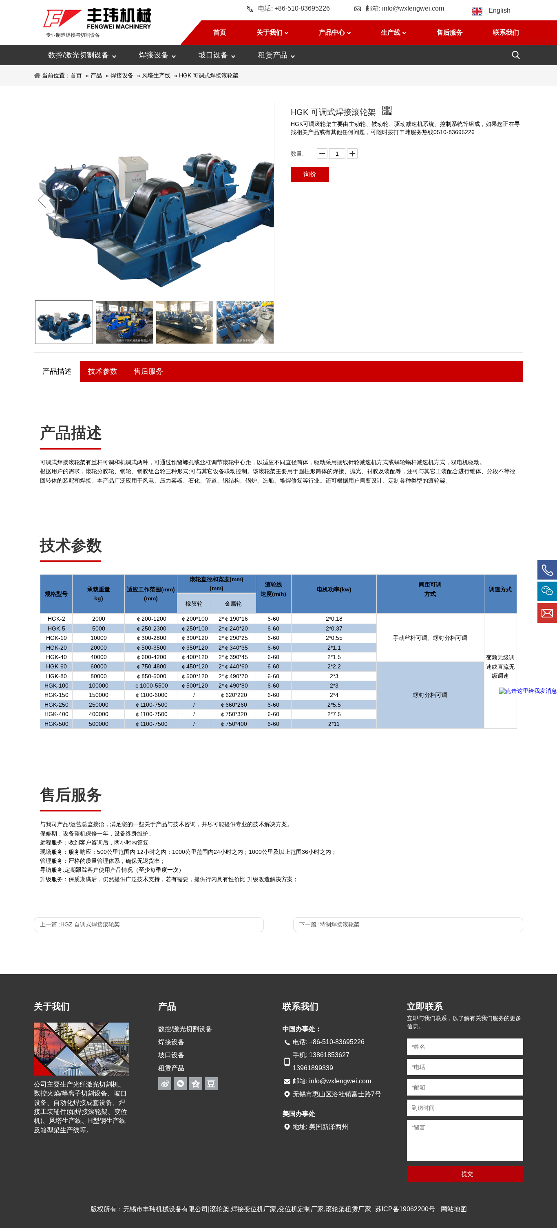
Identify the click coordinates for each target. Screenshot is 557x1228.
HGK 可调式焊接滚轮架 (209, 75)
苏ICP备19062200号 (405, 1209)
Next (266, 200)
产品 (96, 75)
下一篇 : (329, 924)
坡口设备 (213, 55)
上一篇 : (80, 924)
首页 (76, 75)
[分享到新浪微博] (164, 1083)
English (499, 10)
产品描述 (57, 371)
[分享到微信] (180, 1083)
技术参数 (102, 371)
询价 (309, 174)
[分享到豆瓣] (211, 1083)
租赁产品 (272, 55)
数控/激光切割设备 (78, 55)
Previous (42, 200)
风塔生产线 (156, 75)
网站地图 (454, 1209)
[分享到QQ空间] (195, 1083)
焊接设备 (153, 55)
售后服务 (148, 371)
